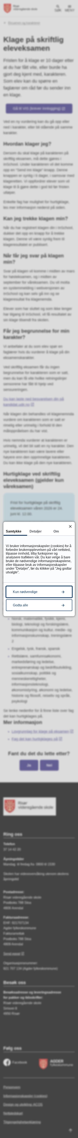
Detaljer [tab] (36, 531)
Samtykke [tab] (13, 531)
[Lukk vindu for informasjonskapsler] (70, 526)
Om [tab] (56, 531)
